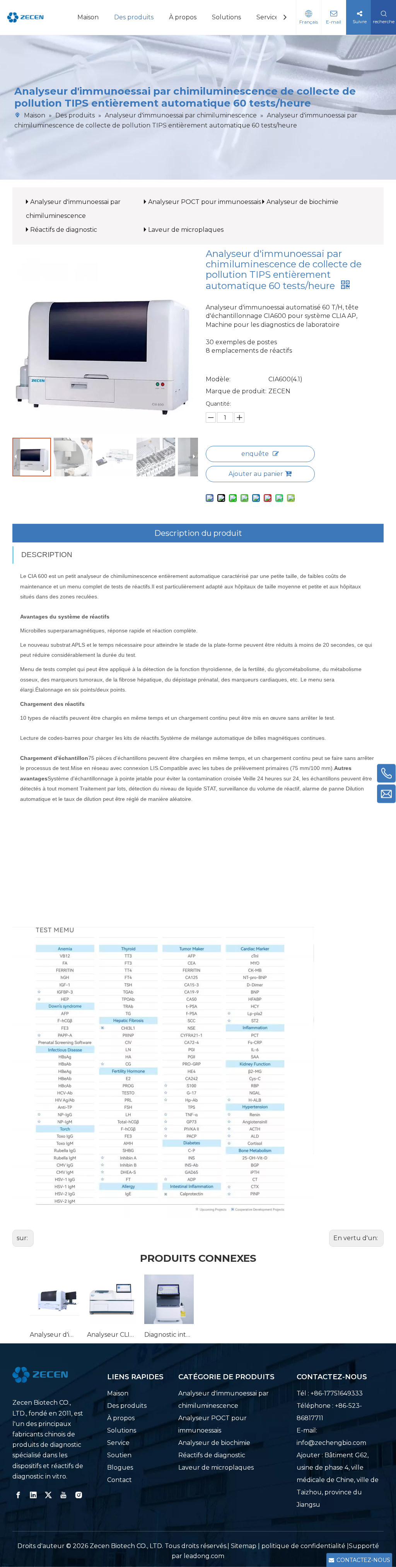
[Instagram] (78, 1495)
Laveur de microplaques (186, 229)
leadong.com (204, 1556)
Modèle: (218, 379)
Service (267, 17)
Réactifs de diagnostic (63, 229)
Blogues (120, 1467)
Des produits (134, 17)
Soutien (119, 1455)
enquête (255, 453)
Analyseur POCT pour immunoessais (204, 202)
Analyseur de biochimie (302, 202)
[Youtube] (63, 1495)
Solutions (226, 17)
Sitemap (243, 1546)
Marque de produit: (236, 391)
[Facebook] (18, 1495)
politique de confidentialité (304, 1546)
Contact (119, 1480)
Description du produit (198, 533)
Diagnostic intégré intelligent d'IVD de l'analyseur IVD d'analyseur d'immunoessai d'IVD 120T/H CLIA (169, 1334)
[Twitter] (48, 1495)
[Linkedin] (33, 1495)
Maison (88, 17)
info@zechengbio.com (331, 1442)
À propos (182, 17)
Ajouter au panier (256, 474)
